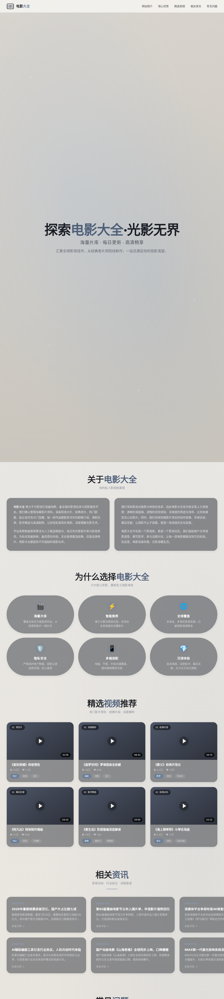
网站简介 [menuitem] (147, 6)
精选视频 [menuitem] (179, 6)
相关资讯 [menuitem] (196, 6)
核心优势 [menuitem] (163, 6)
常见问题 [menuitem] (212, 6)
